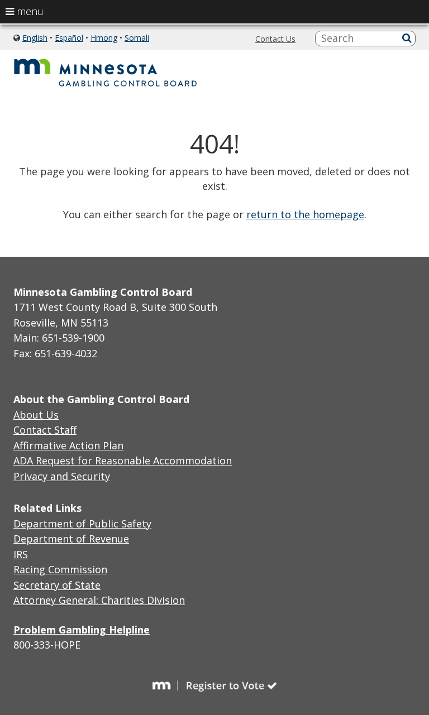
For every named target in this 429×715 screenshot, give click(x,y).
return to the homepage (305, 214)
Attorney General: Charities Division (99, 600)
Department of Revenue (71, 538)
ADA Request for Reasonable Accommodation (122, 460)
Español (69, 37)
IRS (20, 554)
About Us (36, 414)
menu (29, 11)
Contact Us (275, 38)
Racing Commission (60, 569)
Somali (137, 37)
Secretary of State (57, 585)
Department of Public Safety (82, 523)
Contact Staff (45, 429)
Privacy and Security (61, 476)
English (34, 37)
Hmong (103, 37)
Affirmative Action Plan (68, 445)
